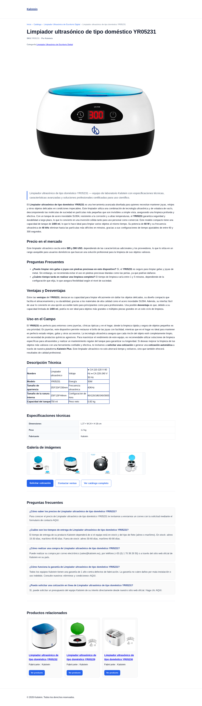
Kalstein (32, 9)
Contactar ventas (67, 483)
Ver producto (37, 673)
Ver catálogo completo (96, 483)
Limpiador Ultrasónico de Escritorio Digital (55, 44)
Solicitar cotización (40, 483)
